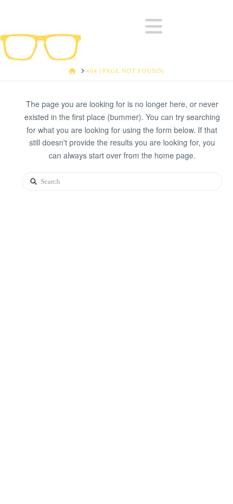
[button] (154, 27)
